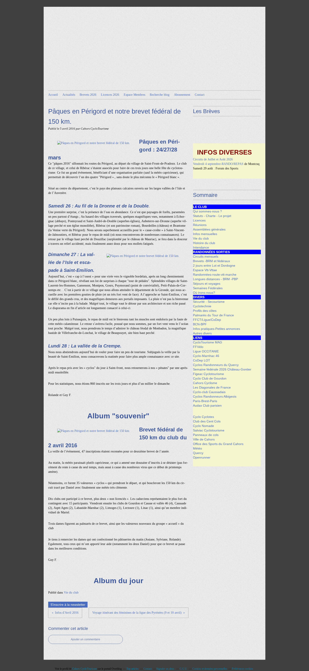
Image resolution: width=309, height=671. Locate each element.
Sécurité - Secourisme (209, 301)
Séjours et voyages (206, 283)
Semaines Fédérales (208, 288)
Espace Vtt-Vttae (205, 270)
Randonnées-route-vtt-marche (214, 274)
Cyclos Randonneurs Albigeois (214, 396)
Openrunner (201, 457)
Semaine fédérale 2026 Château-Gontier (222, 369)
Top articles (132, 668)
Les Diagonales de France (212, 387)
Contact (199, 94)
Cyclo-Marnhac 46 (206, 356)
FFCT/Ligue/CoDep (207, 320)
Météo (197, 448)
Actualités (68, 94)
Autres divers (202, 333)
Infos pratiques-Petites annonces (216, 329)
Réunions (200, 225)
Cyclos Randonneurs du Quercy (216, 365)
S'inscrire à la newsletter (67, 604)
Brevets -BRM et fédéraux (211, 261)
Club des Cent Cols (207, 421)
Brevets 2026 (88, 94)
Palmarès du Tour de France (213, 315)
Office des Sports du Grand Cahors (218, 444)
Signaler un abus (165, 668)
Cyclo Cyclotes (203, 417)
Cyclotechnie (202, 306)
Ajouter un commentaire (85, 639)
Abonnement (182, 94)
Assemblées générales (209, 229)
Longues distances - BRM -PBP (215, 279)
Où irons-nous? (204, 292)
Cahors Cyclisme (205, 383)
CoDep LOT (201, 360)
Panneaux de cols (206, 435)
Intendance (201, 247)
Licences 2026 (110, 94)
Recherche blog (159, 94)
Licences (199, 220)
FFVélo (198, 347)
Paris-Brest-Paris (205, 401)
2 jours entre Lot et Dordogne (214, 265)
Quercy (198, 453)
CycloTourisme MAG (207, 342)
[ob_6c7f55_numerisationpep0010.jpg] (93, 143)
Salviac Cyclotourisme (208, 430)
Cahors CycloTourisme (84, 668)
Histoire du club (204, 243)
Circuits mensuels (205, 256)
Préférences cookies (242, 668)
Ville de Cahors (204, 439)
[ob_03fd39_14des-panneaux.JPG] (143, 256)
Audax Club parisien (207, 405)
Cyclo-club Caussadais (209, 392)
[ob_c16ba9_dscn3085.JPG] (93, 431)
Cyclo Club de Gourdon (209, 378)
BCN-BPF (200, 324)
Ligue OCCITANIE (206, 351)
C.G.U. (184, 668)
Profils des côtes (204, 310)
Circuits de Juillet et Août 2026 (213, 155)
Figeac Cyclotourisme (208, 374)
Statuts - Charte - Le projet (212, 216)
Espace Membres (134, 94)
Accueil (53, 94)
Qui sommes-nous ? (207, 211)
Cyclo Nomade (203, 426)
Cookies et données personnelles (209, 668)
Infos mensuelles (205, 234)
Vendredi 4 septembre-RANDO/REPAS (218, 159)
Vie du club (71, 592)
